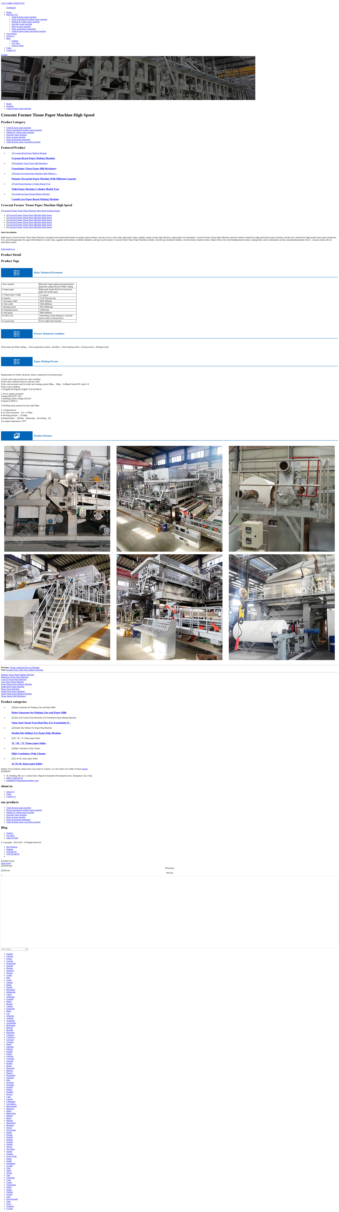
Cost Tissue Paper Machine (12, 682)
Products (10, 106)
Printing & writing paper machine (26, 22)
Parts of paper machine (21, 26)
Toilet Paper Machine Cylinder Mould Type (35, 189)
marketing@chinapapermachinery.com (22, 780)
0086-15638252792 (14, 778)
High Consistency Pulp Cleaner (29, 753)
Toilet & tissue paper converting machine (29, 31)
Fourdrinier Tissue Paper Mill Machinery (34, 168)
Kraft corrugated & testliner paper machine (29, 19)
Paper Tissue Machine (10, 689)
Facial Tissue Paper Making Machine (16, 684)
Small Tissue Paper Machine (13, 691)
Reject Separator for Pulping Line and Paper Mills (39, 712)
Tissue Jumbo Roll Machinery (13, 696)
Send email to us (8, 249)
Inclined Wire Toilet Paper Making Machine (24, 670)
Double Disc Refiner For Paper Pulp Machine (36, 733)
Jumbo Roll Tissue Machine (12, 686)
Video (8, 48)
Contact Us (11, 50)
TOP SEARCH (12, 854)
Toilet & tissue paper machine (24, 17)
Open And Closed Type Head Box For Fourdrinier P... (41, 722)
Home (9, 12)
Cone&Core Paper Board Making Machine (35, 199)
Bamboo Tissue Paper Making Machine (17, 675)
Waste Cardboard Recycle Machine (25, 667)
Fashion (15, 41)
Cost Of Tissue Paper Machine (14, 679)
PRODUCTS (12, 14)
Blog (8, 38)
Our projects (11, 34)
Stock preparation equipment (24, 29)
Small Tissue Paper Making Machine (16, 694)
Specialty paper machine (22, 24)
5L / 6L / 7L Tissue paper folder (29, 743)
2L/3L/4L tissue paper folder (27, 763)
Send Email (6, 863)
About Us (10, 36)
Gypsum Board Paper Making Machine (33, 158)
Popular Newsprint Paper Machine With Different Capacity (44, 178)
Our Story (16, 43)
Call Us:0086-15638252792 (12, 3)
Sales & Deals (17, 45)
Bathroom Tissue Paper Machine (14, 677)
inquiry (85, 769)
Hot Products (11, 847)
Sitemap (9, 849)
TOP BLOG (11, 852)
